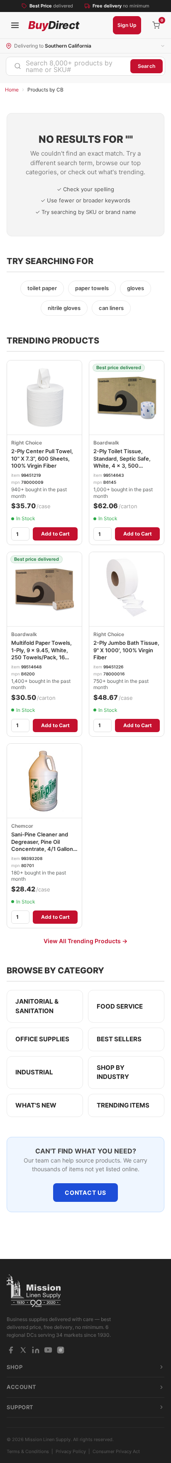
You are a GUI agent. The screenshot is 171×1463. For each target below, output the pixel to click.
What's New (35, 1105)
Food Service (120, 1006)
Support (20, 1407)
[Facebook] (11, 1350)
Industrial (34, 1072)
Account (22, 1387)
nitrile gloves (64, 308)
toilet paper (42, 288)
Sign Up (127, 25)
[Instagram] (60, 1350)
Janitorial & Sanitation (37, 1006)
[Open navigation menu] (15, 25)
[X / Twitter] (23, 1350)
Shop (14, 1367)
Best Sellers (119, 1039)
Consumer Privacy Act (116, 1451)
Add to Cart (55, 534)
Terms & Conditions (28, 1451)
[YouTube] (48, 1350)
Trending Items (123, 1105)
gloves (135, 288)
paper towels (92, 288)
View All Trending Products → (85, 940)
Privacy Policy (71, 1451)
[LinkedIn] (36, 1350)
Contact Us (85, 1192)
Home (12, 89)
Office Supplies (42, 1039)
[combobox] (68, 66)
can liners (111, 308)
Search (146, 66)
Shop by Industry (113, 1072)
